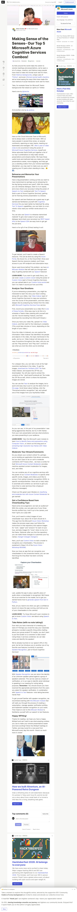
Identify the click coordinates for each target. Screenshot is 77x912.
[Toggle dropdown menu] (48, 760)
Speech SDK (24, 221)
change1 (21, 537)
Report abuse (36, 829)
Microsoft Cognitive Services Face (27, 305)
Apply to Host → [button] (62, 107)
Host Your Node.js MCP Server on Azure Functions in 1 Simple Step (65, 38)
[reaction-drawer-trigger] (4, 62)
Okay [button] (4, 909)
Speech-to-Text (17, 191)
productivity (16, 61)
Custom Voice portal (38, 282)
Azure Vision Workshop (40, 521)
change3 (34, 537)
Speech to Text (20, 692)
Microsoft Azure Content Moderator (28, 464)
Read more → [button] (17, 804)
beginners (31, 61)
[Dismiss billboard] (75, 889)
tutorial (37, 61)
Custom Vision (28, 541)
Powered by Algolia (50, 2)
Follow (66, 13)
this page (15, 388)
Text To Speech (40, 191)
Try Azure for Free (66, 23)
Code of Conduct (26, 829)
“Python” (15, 77)
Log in (60, 2)
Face (25, 383)
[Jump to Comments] (3, 68)
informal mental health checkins (37, 77)
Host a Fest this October (63, 90)
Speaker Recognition (19, 650)
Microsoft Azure (33, 28)
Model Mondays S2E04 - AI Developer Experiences (65, 48)
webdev (24, 61)
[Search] (7, 2)
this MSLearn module (37, 701)
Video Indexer (37, 296)
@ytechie (25, 91)
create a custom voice (27, 278)
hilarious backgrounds (24, 75)
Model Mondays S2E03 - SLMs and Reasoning (65, 58)
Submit (18, 824)
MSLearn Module (37, 710)
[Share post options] (3, 85)
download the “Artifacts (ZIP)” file (30, 368)
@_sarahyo (30, 110)
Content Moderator (31, 475)
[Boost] (3, 79)
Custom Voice (17, 280)
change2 (27, 537)
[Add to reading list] (3, 74)
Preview (26, 824)
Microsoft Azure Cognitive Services (24, 150)
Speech (27, 215)
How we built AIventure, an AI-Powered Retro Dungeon (28, 788)
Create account (69, 2)
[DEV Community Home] (3, 2)
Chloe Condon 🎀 (21, 28)
